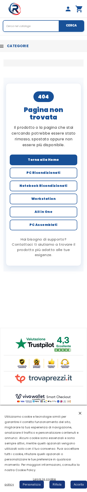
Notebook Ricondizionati (43, 185)
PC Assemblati (43, 224)
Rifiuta (57, 484)
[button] (80, 413)
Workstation (43, 198)
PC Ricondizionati (43, 172)
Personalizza (32, 484)
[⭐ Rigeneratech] (15, 9)
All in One (43, 211)
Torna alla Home (43, 159)
